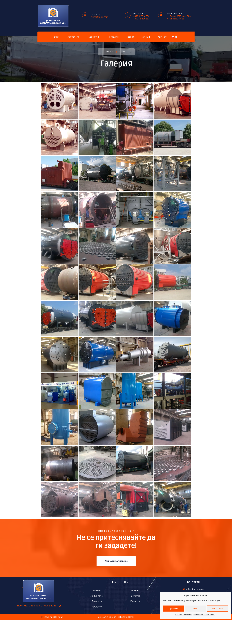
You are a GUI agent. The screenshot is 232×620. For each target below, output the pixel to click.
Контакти (162, 37)
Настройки (217, 608)
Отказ (195, 608)
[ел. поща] (85, 15)
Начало (56, 37)
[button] (59, 101)
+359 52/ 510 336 (141, 16)
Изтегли (146, 37)
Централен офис (175, 14)
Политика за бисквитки (183, 615)
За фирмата (73, 37)
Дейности (94, 37)
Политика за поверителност (204, 615)
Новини (130, 37)
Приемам (173, 608)
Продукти (114, 37)
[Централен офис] (161, 15)
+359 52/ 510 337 (141, 18)
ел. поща (95, 14)
